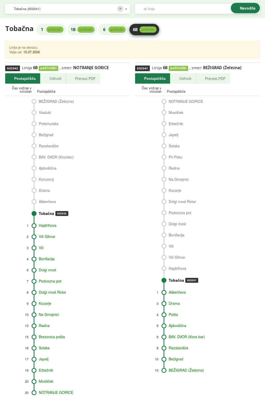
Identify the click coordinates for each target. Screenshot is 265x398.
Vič (41, 247)
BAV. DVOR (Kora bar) (187, 336)
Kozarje (45, 303)
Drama (44, 190)
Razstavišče (48, 145)
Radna (44, 325)
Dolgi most (47, 269)
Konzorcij (46, 179)
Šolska (44, 347)
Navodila (247, 8)
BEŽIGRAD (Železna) (56, 101)
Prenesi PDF (85, 78)
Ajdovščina (47, 168)
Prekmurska (48, 123)
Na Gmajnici (49, 314)
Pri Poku (175, 157)
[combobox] (67, 9)
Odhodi (55, 78)
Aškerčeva (47, 201)
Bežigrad (46, 134)
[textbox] (200, 8)
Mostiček (46, 381)
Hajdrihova (47, 225)
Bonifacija (47, 258)
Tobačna (53, 213)
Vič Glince (47, 236)
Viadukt (45, 112)
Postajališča (25, 78)
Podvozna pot (50, 281)
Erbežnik (46, 370)
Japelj (43, 358)
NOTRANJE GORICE (56, 392)
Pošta (173, 314)
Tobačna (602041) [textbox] (27, 8)
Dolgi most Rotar (52, 292)
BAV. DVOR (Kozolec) (56, 157)
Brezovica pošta (52, 336)
